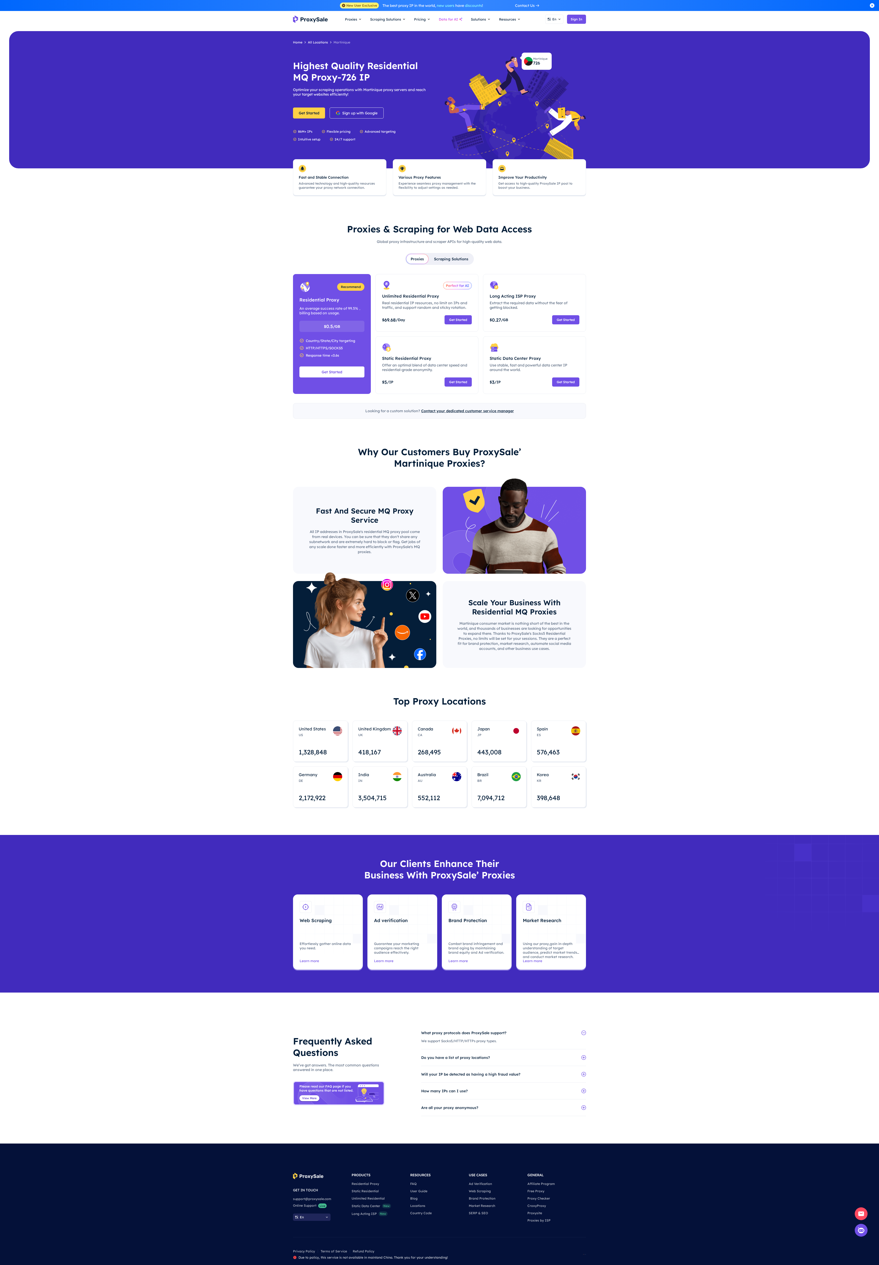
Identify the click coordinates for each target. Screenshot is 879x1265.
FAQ (413, 1184)
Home (297, 42)
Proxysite (534, 1213)
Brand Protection (482, 1198)
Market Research (482, 1206)
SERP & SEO (478, 1213)
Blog (414, 1198)
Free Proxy (535, 1191)
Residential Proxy (365, 1184)
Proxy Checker (538, 1198)
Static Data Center (371, 1206)
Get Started (309, 113)
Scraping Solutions (451, 259)
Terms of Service (334, 1251)
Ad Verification (480, 1184)
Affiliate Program (541, 1184)
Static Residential (365, 1191)
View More (309, 1098)
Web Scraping (480, 1191)
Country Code (421, 1213)
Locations (417, 1206)
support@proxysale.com (312, 1199)
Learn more (309, 961)
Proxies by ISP (539, 1220)
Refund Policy (363, 1251)
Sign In (576, 19)
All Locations (318, 42)
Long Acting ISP (369, 1214)
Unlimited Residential (368, 1198)
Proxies (417, 259)
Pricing (420, 19)
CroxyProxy (536, 1206)
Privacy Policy (304, 1251)
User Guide (418, 1191)
